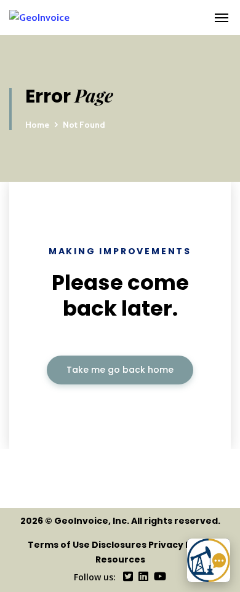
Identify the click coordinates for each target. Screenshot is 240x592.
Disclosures (119, 545)
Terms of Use (59, 545)
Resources (120, 559)
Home (37, 124)
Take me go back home (120, 370)
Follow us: (95, 577)
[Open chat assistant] (208, 560)
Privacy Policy (180, 545)
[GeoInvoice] (100, 17)
